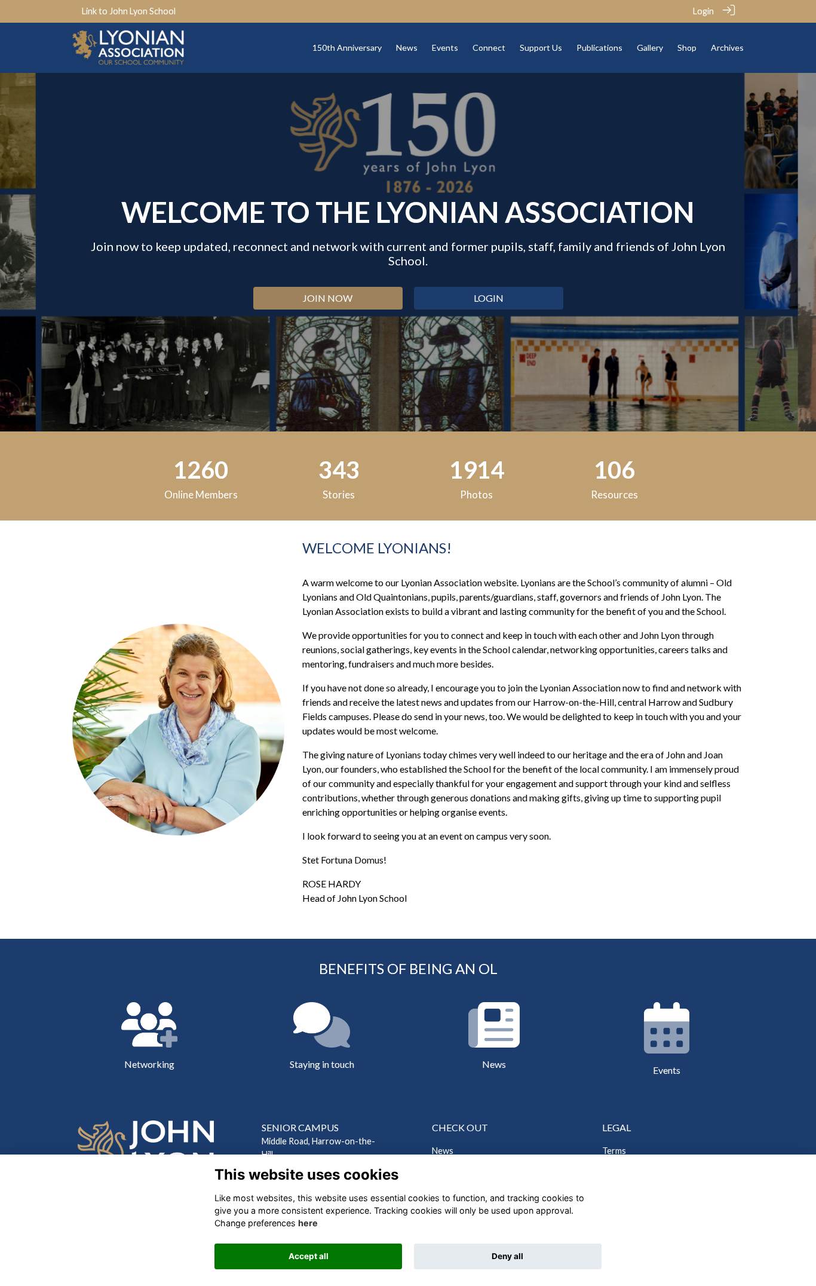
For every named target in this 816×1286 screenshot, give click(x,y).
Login (703, 11)
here (308, 1223)
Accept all (309, 1256)
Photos (476, 494)
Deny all (507, 1256)
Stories (339, 494)
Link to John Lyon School (129, 11)
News (442, 1151)
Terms (614, 1151)
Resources (614, 494)
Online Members (201, 494)
